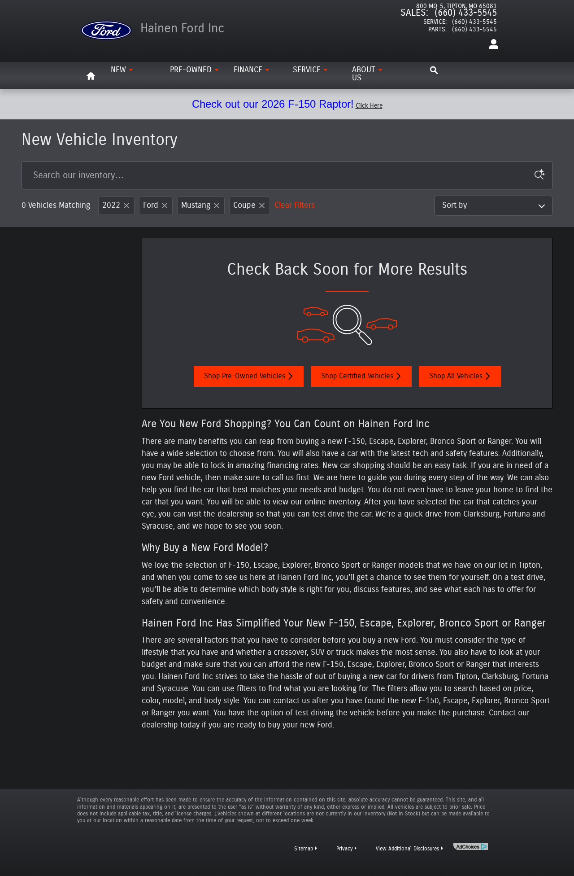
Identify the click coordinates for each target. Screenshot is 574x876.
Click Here (369, 106)
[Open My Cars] (491, 44)
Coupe (244, 205)
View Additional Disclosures (407, 848)
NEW (118, 70)
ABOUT (363, 74)
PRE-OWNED (191, 70)
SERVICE (307, 70)
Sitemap (303, 848)
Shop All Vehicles (456, 376)
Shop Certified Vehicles (357, 376)
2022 (111, 205)
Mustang (195, 205)
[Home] (106, 24)
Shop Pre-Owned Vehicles (244, 376)
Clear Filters (294, 205)
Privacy (344, 848)
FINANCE (248, 70)
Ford (150, 205)
